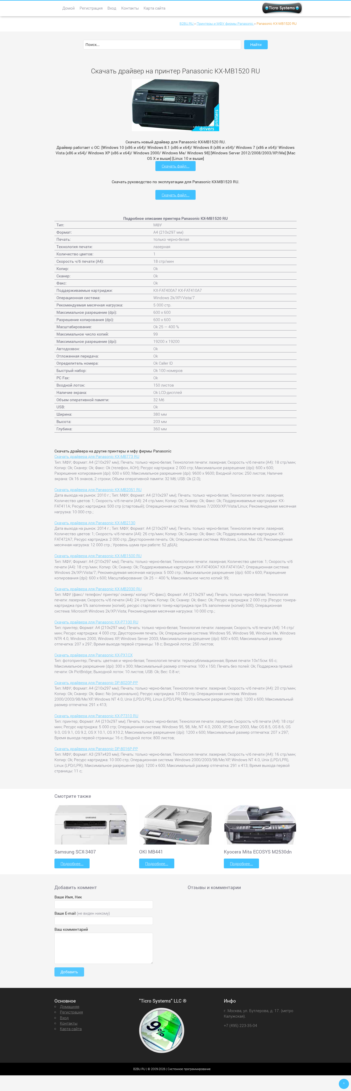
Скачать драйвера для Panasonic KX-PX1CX (93, 654)
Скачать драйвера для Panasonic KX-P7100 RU (96, 622)
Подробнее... (72, 863)
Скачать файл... (176, 166)
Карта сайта (154, 8)
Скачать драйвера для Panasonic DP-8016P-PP (96, 748)
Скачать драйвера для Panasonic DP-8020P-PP (96, 682)
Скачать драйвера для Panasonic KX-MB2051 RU (98, 489)
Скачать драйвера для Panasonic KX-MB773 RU (96, 456)
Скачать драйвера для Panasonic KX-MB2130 (94, 522)
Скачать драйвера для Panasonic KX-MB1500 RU (98, 555)
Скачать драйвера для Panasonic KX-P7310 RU (96, 715)
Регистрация (91, 8)
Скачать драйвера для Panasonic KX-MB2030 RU (98, 588)
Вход (111, 8)
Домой (68, 8)
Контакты (130, 8)
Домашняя (69, 1006)
